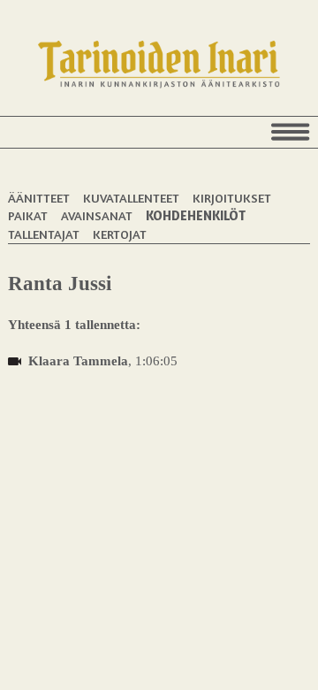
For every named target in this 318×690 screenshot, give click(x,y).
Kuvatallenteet (131, 197)
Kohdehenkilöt (196, 215)
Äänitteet (39, 197)
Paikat (28, 215)
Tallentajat (44, 234)
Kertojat (120, 234)
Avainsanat (96, 215)
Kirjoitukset (232, 197)
